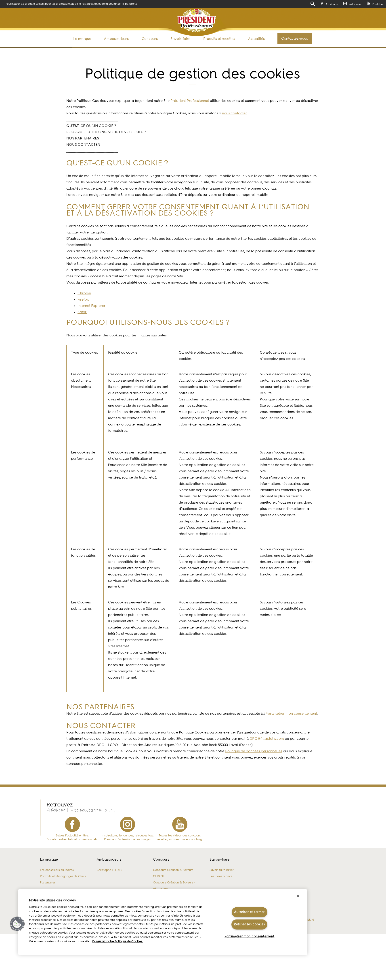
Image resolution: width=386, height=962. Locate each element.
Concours (150, 39)
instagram (127, 824)
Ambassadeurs (116, 39)
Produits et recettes (219, 39)
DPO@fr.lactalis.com (267, 739)
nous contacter (234, 113)
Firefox (83, 299)
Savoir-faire (180, 39)
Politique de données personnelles (253, 751)
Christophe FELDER (109, 870)
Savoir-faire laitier (222, 870)
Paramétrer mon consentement (249, 936)
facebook (72, 824)
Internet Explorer (91, 306)
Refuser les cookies (249, 924)
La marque (82, 39)
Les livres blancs (221, 876)
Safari (82, 312)
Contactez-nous (294, 39)
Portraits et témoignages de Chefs (63, 876)
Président (197, 20)
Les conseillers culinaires (57, 870)
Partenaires (47, 882)
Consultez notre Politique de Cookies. (117, 941)
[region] (162, 922)
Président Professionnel (190, 101)
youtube (179, 824)
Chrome (84, 293)
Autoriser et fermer (249, 912)
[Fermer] (298, 896)
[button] (17, 924)
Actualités (256, 39)
